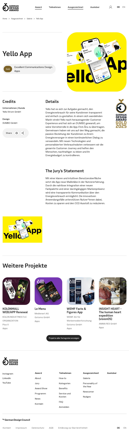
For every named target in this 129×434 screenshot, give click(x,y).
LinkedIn (7, 378)
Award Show (41, 388)
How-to (62, 378)
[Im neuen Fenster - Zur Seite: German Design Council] (16, 420)
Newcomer (88, 391)
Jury (37, 383)
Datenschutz (38, 427)
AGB (51, 427)
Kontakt (39, 403)
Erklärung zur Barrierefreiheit (72, 427)
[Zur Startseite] (11, 7)
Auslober (95, 7)
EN (123, 7)
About (38, 378)
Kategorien (64, 383)
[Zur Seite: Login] (110, 7)
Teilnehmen (55, 7)
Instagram (8, 374)
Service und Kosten (65, 395)
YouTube (7, 383)
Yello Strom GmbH (12, 111)
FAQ (61, 401)
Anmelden (64, 407)
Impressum (21, 427)
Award (38, 7)
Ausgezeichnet (75, 7)
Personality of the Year (90, 385)
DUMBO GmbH (10, 123)
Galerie (86, 378)
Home (5, 19)
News (37, 398)
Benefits (63, 388)
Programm (40, 393)
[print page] (16, 133)
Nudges (87, 396)
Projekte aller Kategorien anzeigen (64, 338)
